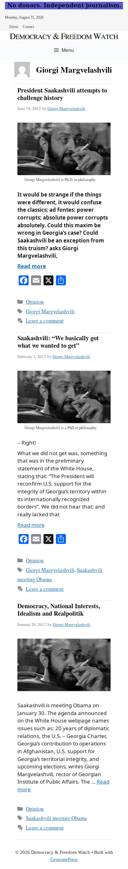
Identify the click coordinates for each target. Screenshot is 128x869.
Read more (31, 266)
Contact (28, 27)
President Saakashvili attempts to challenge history (62, 94)
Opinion (35, 301)
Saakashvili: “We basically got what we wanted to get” (58, 341)
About (13, 27)
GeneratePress (64, 859)
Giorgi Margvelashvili (66, 108)
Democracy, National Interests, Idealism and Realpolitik (58, 609)
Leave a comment (45, 320)
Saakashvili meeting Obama (56, 817)
